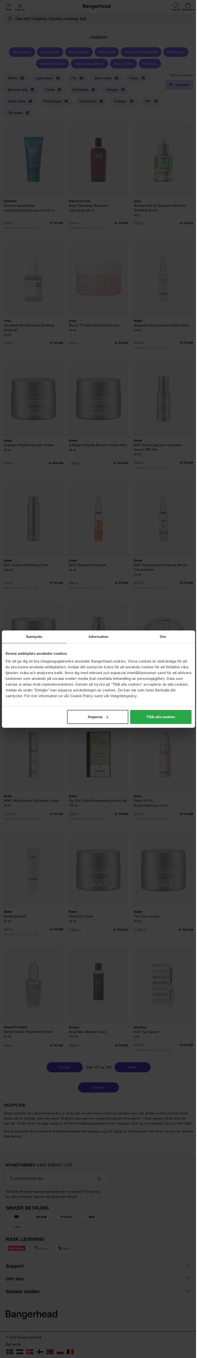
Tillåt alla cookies (160, 717)
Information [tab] (98, 637)
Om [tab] (163, 637)
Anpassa (95, 717)
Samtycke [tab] (34, 637)
